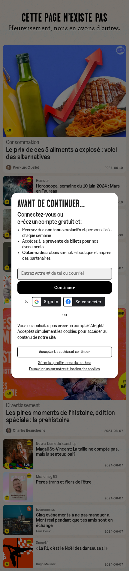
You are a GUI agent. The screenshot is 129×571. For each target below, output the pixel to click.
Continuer (64, 288)
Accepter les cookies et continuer (64, 352)
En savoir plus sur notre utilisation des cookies (64, 369)
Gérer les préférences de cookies (64, 363)
